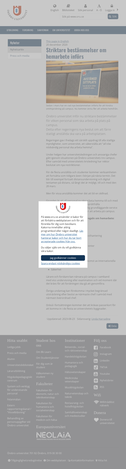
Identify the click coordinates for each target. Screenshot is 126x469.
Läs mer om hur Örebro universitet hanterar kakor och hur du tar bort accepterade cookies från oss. (62, 236)
